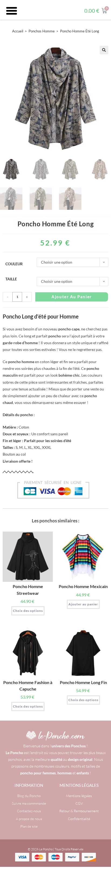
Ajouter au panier (71, 296)
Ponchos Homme (42, 31)
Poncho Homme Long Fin (83, 682)
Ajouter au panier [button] (83, 604)
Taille (11, 279)
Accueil (17, 31)
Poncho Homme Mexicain (83, 586)
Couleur (14, 263)
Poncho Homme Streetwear (28, 589)
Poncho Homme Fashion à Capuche (27, 685)
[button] (11, 11)
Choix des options (28, 611)
